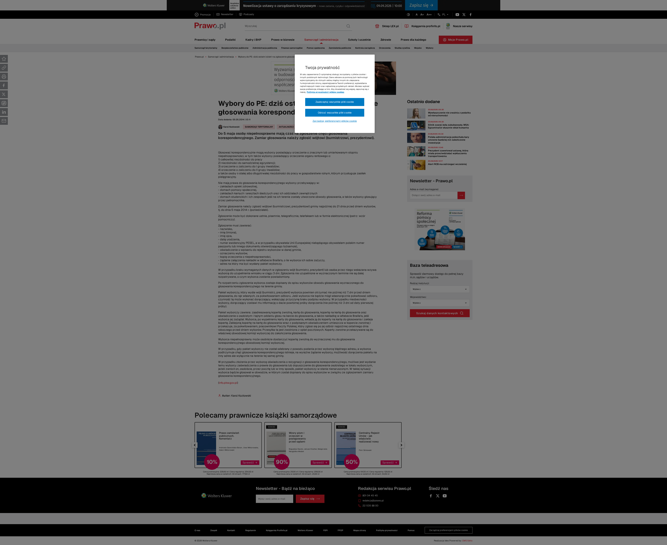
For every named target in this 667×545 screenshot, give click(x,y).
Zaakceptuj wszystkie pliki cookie (335, 101)
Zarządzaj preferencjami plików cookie (335, 121)
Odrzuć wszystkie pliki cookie (335, 112)
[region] (335, 94)
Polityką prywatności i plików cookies (325, 92)
